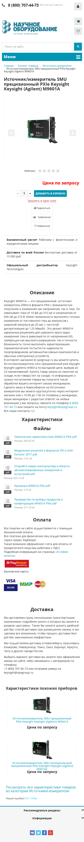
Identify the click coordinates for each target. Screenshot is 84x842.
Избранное (43, 225)
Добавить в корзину (50, 193)
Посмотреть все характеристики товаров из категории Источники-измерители (41, 789)
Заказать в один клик (42, 201)
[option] (42, 129)
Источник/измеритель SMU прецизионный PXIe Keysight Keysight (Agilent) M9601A (42, 720)
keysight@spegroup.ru (62, 407)
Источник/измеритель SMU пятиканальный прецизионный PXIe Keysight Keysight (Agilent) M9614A (42, 766)
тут (33, 411)
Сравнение (44, 217)
